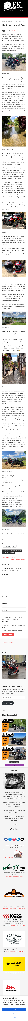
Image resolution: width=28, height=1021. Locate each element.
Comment (5, 574)
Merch (4, 710)
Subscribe (8, 703)
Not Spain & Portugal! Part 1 (17, 559)
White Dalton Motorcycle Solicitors (14, 876)
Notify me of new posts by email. (13, 630)
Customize (14, 1013)
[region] (14, 1008)
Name (4, 597)
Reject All (14, 1017)
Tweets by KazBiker (7, 642)
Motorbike (18, 550)
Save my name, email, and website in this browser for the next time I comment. (13, 619)
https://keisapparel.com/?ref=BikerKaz (15, 925)
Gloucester (6, 550)
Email (4, 603)
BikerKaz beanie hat (10, 715)
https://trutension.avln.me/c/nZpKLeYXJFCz (14, 908)
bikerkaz (14, 31)
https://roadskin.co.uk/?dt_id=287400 (15, 951)
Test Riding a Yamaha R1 (10, 557)
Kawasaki (12, 550)
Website (4, 610)
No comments (17, 21)
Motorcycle (6, 552)
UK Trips (12, 552)
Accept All (14, 1009)
